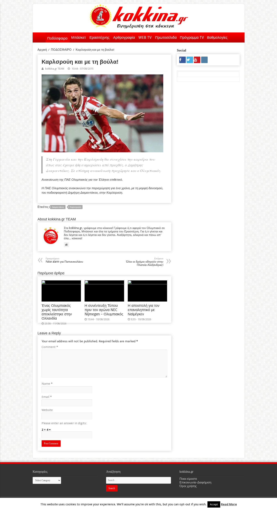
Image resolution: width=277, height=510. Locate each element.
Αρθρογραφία (124, 37)
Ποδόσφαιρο (57, 38)
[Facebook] (182, 60)
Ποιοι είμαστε (188, 479)
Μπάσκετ (78, 37)
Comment (50, 347)
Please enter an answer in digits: (64, 423)
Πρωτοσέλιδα (166, 37)
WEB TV (144, 37)
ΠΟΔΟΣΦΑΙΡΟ (61, 50)
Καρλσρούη (75, 207)
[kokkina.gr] (139, 15)
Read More (229, 504)
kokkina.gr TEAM (54, 68)
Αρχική (40, 36)
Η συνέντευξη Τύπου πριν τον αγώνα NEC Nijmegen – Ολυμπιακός (104, 310)
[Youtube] (197, 60)
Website (47, 410)
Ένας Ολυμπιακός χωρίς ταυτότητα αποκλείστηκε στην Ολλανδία (57, 312)
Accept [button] (214, 504)
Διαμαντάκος (58, 207)
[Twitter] (190, 60)
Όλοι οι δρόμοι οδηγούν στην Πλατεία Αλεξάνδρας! (144, 261)
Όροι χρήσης (188, 486)
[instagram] (204, 60)
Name (47, 383)
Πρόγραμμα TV (192, 37)
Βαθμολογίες (217, 37)
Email (47, 397)
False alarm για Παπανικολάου (64, 260)
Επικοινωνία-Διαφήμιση (195, 482)
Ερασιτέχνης (99, 37)
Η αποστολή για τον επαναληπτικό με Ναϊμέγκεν (143, 310)
